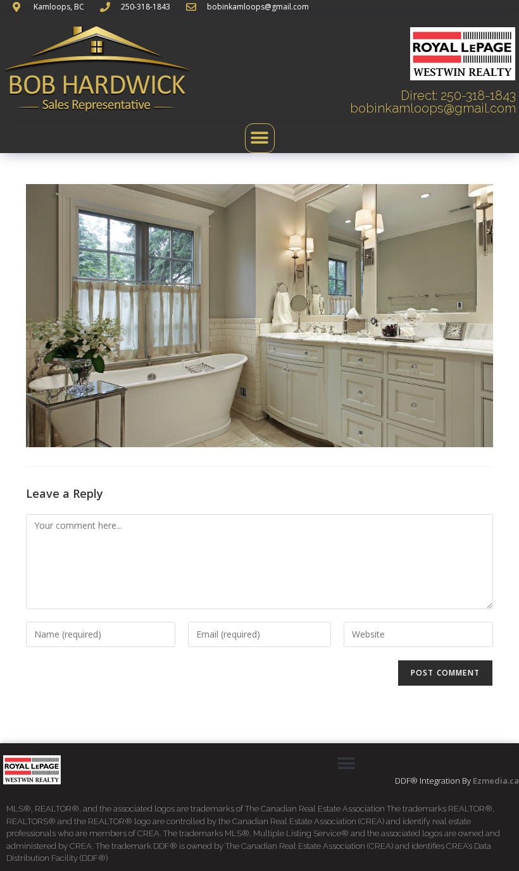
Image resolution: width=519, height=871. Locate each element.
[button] (260, 138)
